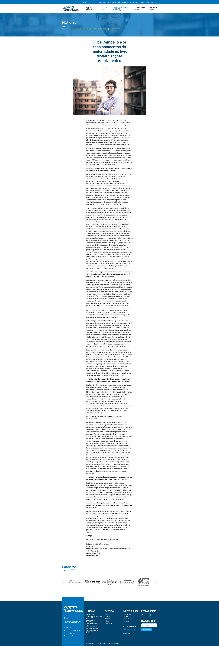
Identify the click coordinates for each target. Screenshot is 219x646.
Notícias (125, 2)
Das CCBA (110, 2)
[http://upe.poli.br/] (143, 582)
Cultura (105, 8)
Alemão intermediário (92, 624)
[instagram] (83, 2)
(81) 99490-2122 (70, 633)
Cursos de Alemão (90, 9)
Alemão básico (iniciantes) (90, 621)
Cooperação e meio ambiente (120, 9)
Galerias (107, 621)
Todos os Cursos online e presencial (94, 617)
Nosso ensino (90, 614)
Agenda (118, 2)
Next (155, 582)
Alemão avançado (91, 626)
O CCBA (125, 616)
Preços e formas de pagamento (92, 631)
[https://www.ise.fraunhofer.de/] (75, 582)
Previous (63, 582)
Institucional (100, 2)
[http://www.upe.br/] (126, 582)
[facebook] (86, 2)
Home (63, 26)
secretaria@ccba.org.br (72, 635)
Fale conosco (144, 2)
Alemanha (133, 2)
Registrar (146, 629)
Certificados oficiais (92, 628)
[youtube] (90, 2)
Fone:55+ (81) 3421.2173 (73, 630)
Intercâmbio (140, 8)
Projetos (153, 8)
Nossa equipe (127, 621)
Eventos (107, 616)
